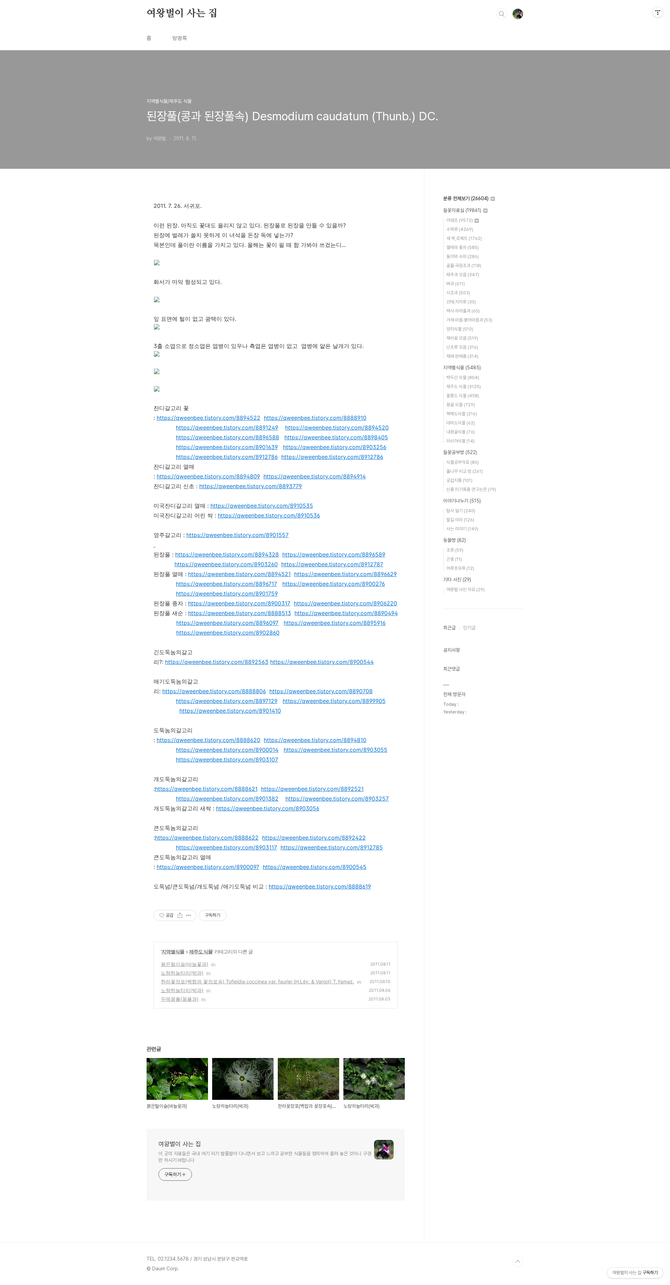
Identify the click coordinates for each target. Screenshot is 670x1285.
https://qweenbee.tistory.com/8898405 (336, 437)
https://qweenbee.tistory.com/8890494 (346, 613)
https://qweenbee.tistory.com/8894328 (227, 554)
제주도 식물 (201, 951)
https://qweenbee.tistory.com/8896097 (227, 622)
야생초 (459, 220)
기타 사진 (457, 579)
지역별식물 (173, 951)
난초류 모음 (462, 347)
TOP (517, 1261)
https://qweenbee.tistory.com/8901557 (237, 534)
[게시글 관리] (188, 915)
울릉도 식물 (462, 395)
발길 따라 (460, 519)
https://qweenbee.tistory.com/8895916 (335, 622)
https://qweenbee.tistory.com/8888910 (315, 417)
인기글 (469, 627)
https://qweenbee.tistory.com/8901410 (230, 710)
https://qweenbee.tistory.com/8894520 (337, 427)
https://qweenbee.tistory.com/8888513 (239, 613)
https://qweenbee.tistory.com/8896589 (333, 554)
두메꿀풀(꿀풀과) (180, 999)
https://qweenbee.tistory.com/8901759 (227, 593)
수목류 (459, 229)
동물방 (454, 540)
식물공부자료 (462, 462)
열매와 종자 (462, 247)
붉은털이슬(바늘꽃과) (184, 964)
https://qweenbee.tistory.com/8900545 (314, 866)
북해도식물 (461, 413)
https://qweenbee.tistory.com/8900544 (322, 661)
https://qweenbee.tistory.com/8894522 (208, 417)
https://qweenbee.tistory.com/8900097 (208, 866)
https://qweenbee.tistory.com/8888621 (206, 788)
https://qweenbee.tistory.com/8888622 (207, 837)
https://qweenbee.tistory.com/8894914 (314, 476)
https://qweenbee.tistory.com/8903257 (337, 798)
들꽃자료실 (462, 210)
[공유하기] (180, 915)
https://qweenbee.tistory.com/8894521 (239, 573)
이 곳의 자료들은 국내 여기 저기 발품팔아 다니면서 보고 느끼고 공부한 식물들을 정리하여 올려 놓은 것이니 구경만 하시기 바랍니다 (264, 1157)
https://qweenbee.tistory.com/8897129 (226, 700)
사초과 (458, 292)
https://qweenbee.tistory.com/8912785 (332, 847)
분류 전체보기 (466, 198)
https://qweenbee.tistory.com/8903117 (226, 847)
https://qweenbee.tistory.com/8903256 (334, 447)
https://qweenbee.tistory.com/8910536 (269, 515)
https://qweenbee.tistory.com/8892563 (216, 661)
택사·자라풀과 (463, 310)
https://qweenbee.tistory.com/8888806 (214, 691)
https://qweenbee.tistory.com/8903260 (226, 564)
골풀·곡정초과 (463, 265)
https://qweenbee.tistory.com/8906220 (345, 603)
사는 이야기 (462, 528)
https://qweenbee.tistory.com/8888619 (320, 886)
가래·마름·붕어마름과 (469, 320)
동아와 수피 (462, 256)
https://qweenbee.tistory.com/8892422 (314, 837)
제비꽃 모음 (462, 338)
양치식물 (459, 329)
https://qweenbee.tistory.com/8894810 (315, 739)
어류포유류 (460, 568)
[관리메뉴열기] (658, 12)
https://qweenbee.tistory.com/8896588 (227, 437)
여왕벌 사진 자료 (465, 589)
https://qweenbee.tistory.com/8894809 (208, 476)
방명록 (179, 38)
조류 (454, 550)
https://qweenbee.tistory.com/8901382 (227, 798)
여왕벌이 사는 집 (182, 13)
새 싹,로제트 (464, 238)
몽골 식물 (460, 404)
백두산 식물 (462, 377)
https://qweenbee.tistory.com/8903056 (267, 808)
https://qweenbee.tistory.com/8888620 (208, 739)
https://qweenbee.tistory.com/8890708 (321, 691)
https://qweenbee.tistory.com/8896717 (226, 583)
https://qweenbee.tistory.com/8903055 (335, 749)
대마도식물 (460, 422)
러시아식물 (460, 441)
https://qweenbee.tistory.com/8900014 (227, 749)
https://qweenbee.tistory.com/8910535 (261, 505)
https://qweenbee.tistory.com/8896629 (345, 573)
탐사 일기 (460, 510)
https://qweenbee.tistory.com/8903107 (227, 759)
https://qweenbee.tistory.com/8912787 (332, 564)
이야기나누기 (462, 501)
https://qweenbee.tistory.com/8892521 (312, 788)
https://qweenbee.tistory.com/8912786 (227, 456)
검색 (502, 14)
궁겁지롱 (459, 480)
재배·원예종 (462, 356)
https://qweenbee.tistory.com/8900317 (239, 603)
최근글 (449, 627)
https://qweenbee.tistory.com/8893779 (250, 486)
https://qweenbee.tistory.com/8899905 (334, 700)
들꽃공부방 (460, 452)
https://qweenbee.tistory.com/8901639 (227, 447)
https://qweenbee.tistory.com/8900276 (333, 583)
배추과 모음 (462, 274)
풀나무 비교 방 (464, 471)
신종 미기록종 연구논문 (471, 489)
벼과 (455, 283)
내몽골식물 (460, 431)
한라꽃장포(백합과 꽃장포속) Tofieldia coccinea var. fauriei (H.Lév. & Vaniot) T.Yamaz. (257, 981)
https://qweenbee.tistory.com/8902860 (228, 632)
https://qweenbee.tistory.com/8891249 (227, 427)
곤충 (454, 559)
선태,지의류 (461, 301)
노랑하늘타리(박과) (182, 973)
